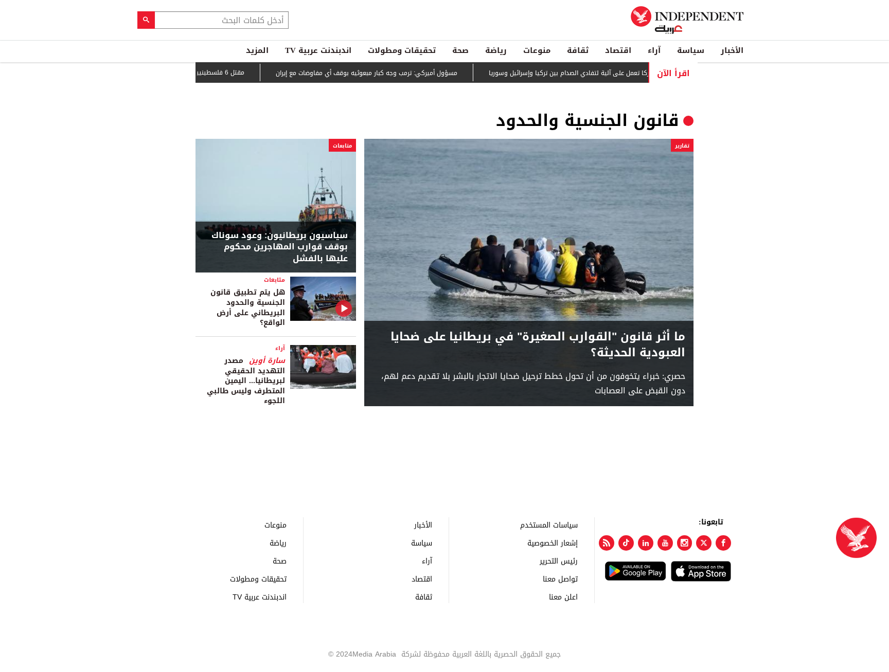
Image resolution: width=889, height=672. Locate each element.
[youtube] (665, 543)
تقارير (682, 146)
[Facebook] (723, 543)
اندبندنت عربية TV (318, 50)
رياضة (496, 50)
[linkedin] (645, 543)
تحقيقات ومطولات (402, 50)
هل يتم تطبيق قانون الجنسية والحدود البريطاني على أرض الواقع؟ (247, 307)
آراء (654, 50)
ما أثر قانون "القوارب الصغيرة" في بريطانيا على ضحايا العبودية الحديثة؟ (537, 345)
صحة (460, 50)
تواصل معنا (560, 578)
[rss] (606, 543)
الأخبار (732, 50)
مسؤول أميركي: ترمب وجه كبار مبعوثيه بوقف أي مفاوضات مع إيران (383, 73)
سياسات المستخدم (549, 524)
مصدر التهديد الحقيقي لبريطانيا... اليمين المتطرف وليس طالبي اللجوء (246, 381)
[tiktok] (626, 543)
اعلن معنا (563, 596)
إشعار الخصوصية (552, 542)
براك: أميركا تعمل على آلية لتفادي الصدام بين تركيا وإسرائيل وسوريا (597, 73)
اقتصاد (618, 50)
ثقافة (578, 50)
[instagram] (684, 543)
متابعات (342, 146)
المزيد (257, 50)
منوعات (536, 50)
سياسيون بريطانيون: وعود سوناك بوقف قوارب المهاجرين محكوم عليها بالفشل (279, 247)
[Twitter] (704, 543)
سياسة (690, 50)
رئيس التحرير (559, 560)
